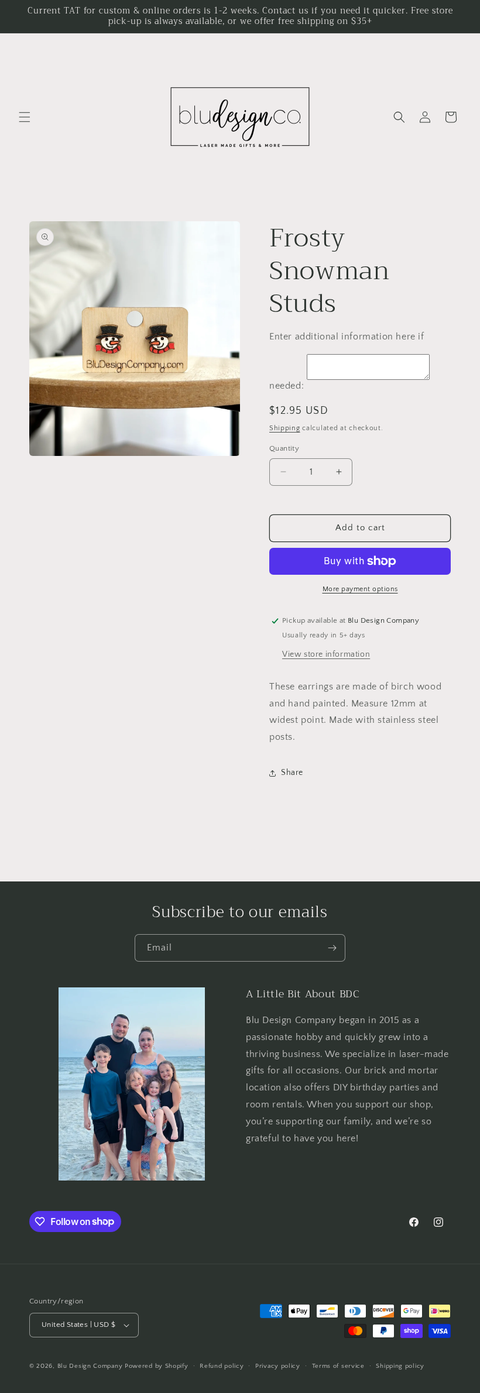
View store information (326, 654)
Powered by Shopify (156, 1366)
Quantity (284, 448)
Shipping (284, 428)
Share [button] (292, 772)
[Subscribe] (332, 948)
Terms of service (338, 1366)
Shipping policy (400, 1366)
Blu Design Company (90, 1366)
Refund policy (222, 1366)
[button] (24, 117)
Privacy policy (277, 1366)
